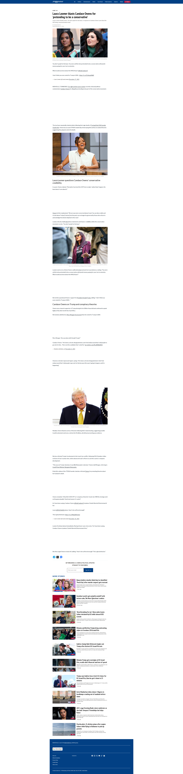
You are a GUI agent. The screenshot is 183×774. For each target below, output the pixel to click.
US (74, 1)
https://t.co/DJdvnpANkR (86, 75)
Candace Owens (65, 89)
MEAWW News (55, 742)
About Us (54, 755)
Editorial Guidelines (56, 757)
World (94, 1)
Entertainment (87, 1)
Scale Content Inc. (67, 742)
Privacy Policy (55, 760)
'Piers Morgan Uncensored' (74, 315)
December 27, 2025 (74, 79)
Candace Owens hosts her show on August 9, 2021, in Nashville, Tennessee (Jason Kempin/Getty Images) (80, 176)
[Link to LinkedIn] (104, 756)
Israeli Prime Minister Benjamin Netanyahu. (65, 467)
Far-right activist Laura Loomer (76, 86)
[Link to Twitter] (97, 755)
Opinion (116, 1)
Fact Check (100, 1)
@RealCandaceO (83, 70)
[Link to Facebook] (92, 755)
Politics (79, 1)
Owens (55, 213)
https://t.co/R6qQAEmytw (72, 514)
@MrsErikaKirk (60, 510)
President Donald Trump (84, 298)
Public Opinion (108, 1)
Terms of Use (55, 764)
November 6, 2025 (70, 349)
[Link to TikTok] (101, 756)
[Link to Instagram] (94, 755)
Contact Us (74, 755)
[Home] (58, 1)
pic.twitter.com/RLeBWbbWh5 (94, 345)
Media (121, 1)
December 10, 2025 (74, 518)
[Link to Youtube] (99, 755)
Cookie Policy (55, 762)
